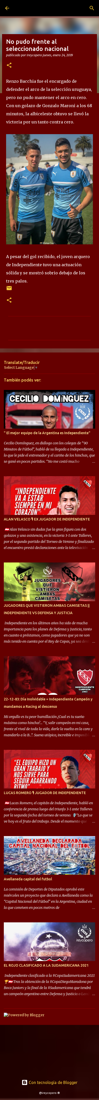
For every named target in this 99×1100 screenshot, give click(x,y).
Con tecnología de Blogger (52, 1082)
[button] (9, 65)
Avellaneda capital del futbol (28, 879)
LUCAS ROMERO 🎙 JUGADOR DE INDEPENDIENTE (45, 793)
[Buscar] (92, 8)
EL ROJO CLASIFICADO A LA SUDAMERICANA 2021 (46, 965)
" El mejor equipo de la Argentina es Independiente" (47, 433)
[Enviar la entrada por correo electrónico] (9, 290)
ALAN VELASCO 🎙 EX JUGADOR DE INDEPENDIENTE (47, 519)
